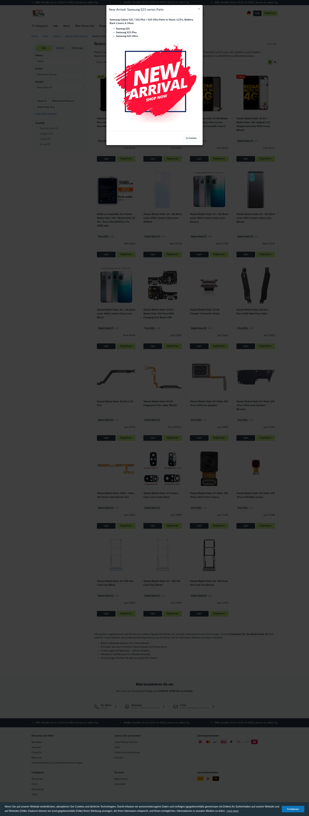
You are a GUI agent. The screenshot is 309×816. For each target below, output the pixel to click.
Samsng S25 (123, 28)
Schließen (191, 138)
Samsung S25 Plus (126, 32)
